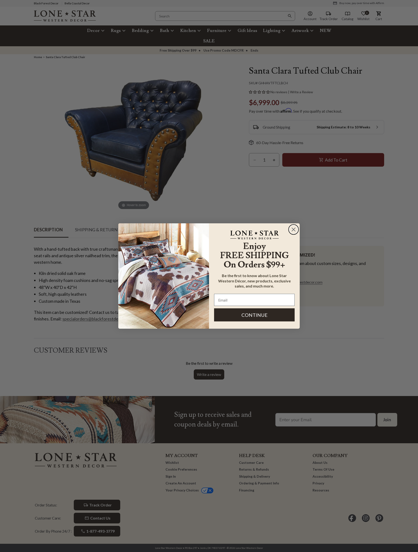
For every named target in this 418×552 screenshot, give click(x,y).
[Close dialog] (293, 229)
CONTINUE (254, 315)
